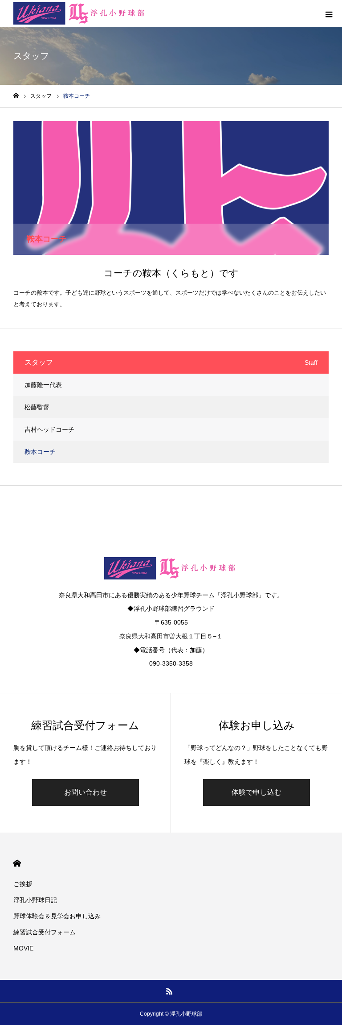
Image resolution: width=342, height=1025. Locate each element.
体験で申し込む (256, 792)
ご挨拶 (22, 884)
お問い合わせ (85, 792)
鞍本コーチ (40, 451)
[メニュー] (328, 13)
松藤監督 (36, 407)
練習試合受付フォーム (44, 932)
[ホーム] (16, 96)
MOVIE (23, 948)
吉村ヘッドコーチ (49, 429)
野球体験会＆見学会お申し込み (57, 916)
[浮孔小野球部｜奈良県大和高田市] (80, 13)
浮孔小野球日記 (35, 900)
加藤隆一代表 (43, 384)
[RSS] (169, 991)
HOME (17, 863)
